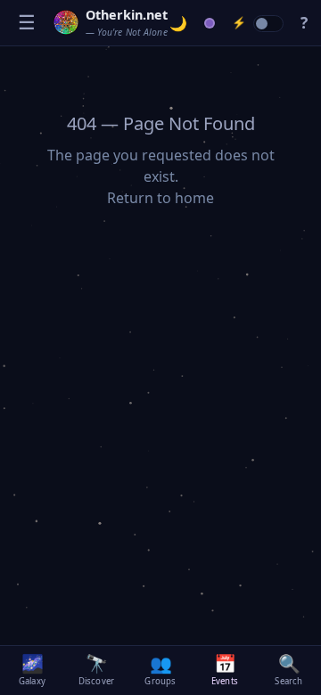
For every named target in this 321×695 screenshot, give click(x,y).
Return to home (160, 198)
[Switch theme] (178, 23)
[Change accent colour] (210, 23)
